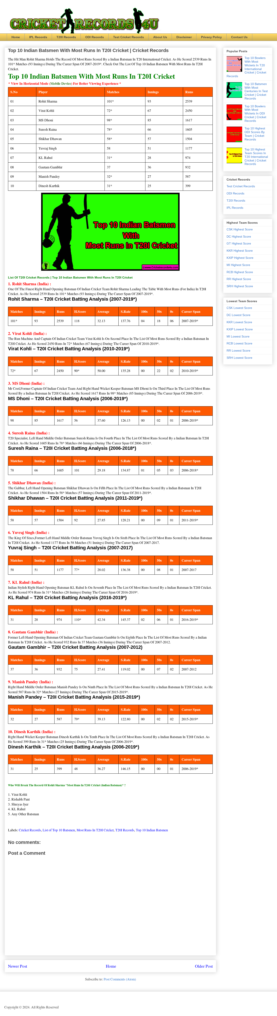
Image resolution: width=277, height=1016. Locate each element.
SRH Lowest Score (239, 357)
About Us (160, 37)
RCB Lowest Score (239, 343)
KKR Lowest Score (239, 322)
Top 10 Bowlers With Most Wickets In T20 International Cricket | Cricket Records (246, 67)
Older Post (204, 966)
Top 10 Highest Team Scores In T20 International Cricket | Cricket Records (256, 157)
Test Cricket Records (128, 37)
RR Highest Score (239, 279)
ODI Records (94, 37)
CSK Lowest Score (239, 308)
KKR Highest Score (240, 250)
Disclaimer (184, 37)
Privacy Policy (211, 37)
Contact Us (239, 37)
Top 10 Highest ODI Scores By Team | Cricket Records (255, 134)
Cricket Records (30, 830)
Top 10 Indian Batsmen (152, 830)
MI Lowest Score (238, 336)
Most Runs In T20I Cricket (95, 830)
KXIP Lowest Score (240, 329)
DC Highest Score (239, 236)
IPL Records (38, 37)
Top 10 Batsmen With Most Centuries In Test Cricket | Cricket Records (256, 91)
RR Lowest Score (238, 350)
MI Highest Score (238, 265)
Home (15, 37)
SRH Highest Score (240, 286)
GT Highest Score (239, 243)
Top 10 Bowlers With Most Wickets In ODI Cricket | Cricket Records (255, 113)
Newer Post (17, 966)
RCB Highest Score (240, 272)
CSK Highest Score (240, 229)
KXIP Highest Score (240, 257)
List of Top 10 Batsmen (59, 830)
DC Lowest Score (238, 315)
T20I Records (66, 37)
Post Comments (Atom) (120, 979)
